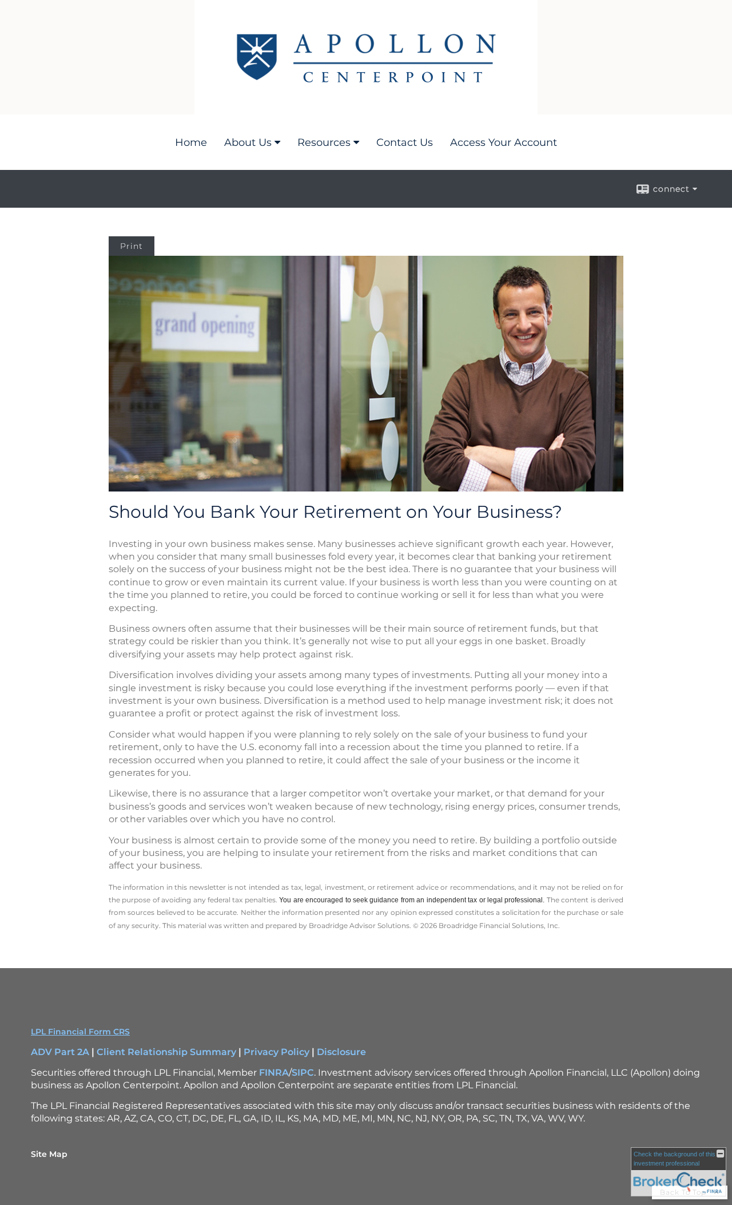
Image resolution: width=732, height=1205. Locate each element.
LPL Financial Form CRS (80, 1031)
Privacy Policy (276, 1052)
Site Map (49, 1154)
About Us (248, 142)
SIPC (303, 1072)
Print (131, 246)
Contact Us (404, 142)
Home (191, 142)
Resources (324, 142)
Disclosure (341, 1052)
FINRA (274, 1072)
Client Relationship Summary (166, 1052)
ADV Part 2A (60, 1052)
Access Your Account (503, 142)
